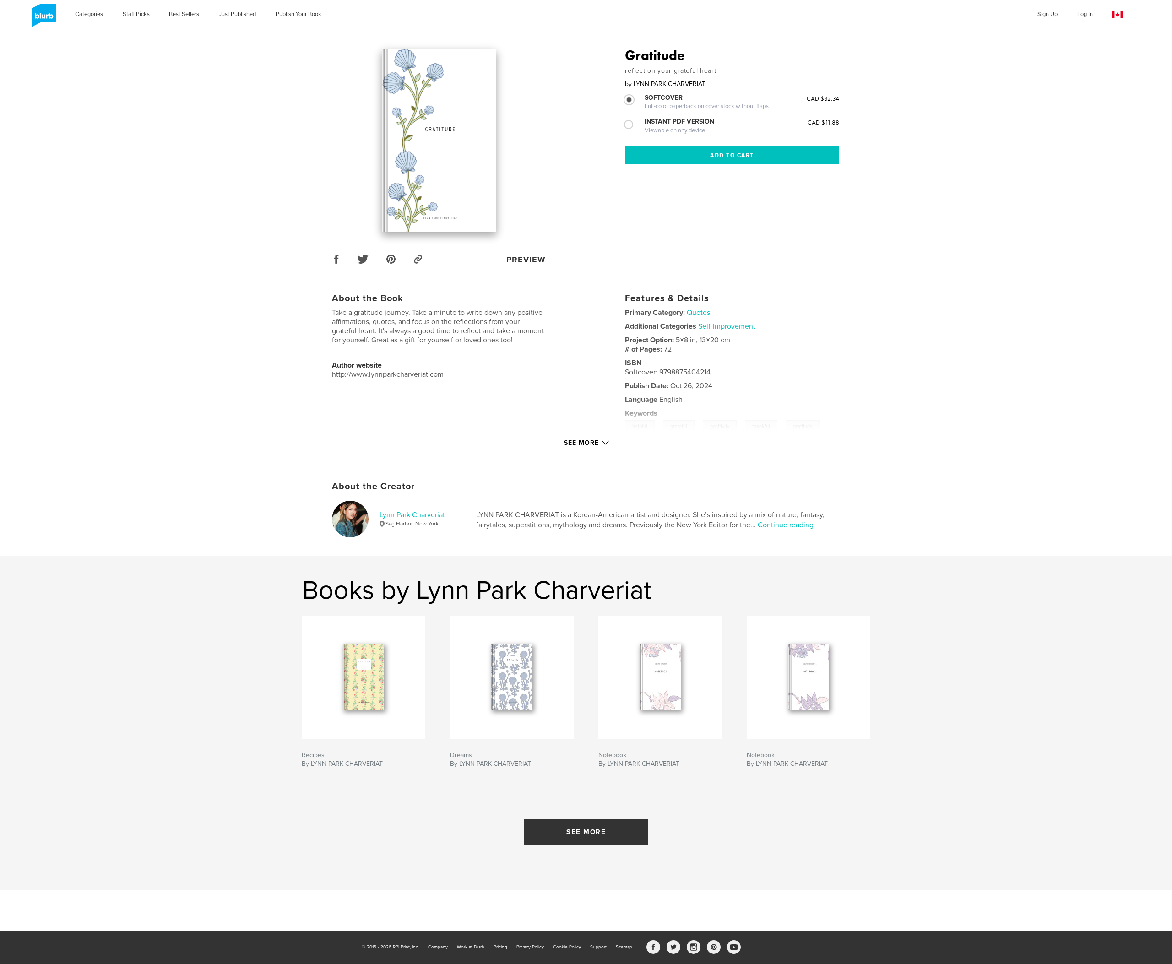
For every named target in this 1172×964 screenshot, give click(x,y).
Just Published (237, 14)
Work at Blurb (470, 947)
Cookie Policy (567, 947)
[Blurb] (42, 19)
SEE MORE (586, 832)
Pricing (500, 947)
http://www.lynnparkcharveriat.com (388, 374)
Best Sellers (184, 14)
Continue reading (786, 525)
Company (438, 947)
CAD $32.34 (823, 98)
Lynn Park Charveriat (412, 515)
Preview (526, 260)
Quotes (698, 312)
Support (598, 947)
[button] (1117, 15)
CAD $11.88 (823, 122)
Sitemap (624, 947)
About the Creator (373, 486)
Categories (89, 14)
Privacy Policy (530, 947)
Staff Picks (136, 14)
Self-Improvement (726, 326)
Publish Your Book (298, 14)
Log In (1085, 14)
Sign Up (1047, 14)
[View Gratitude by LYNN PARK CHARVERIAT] (439, 140)
